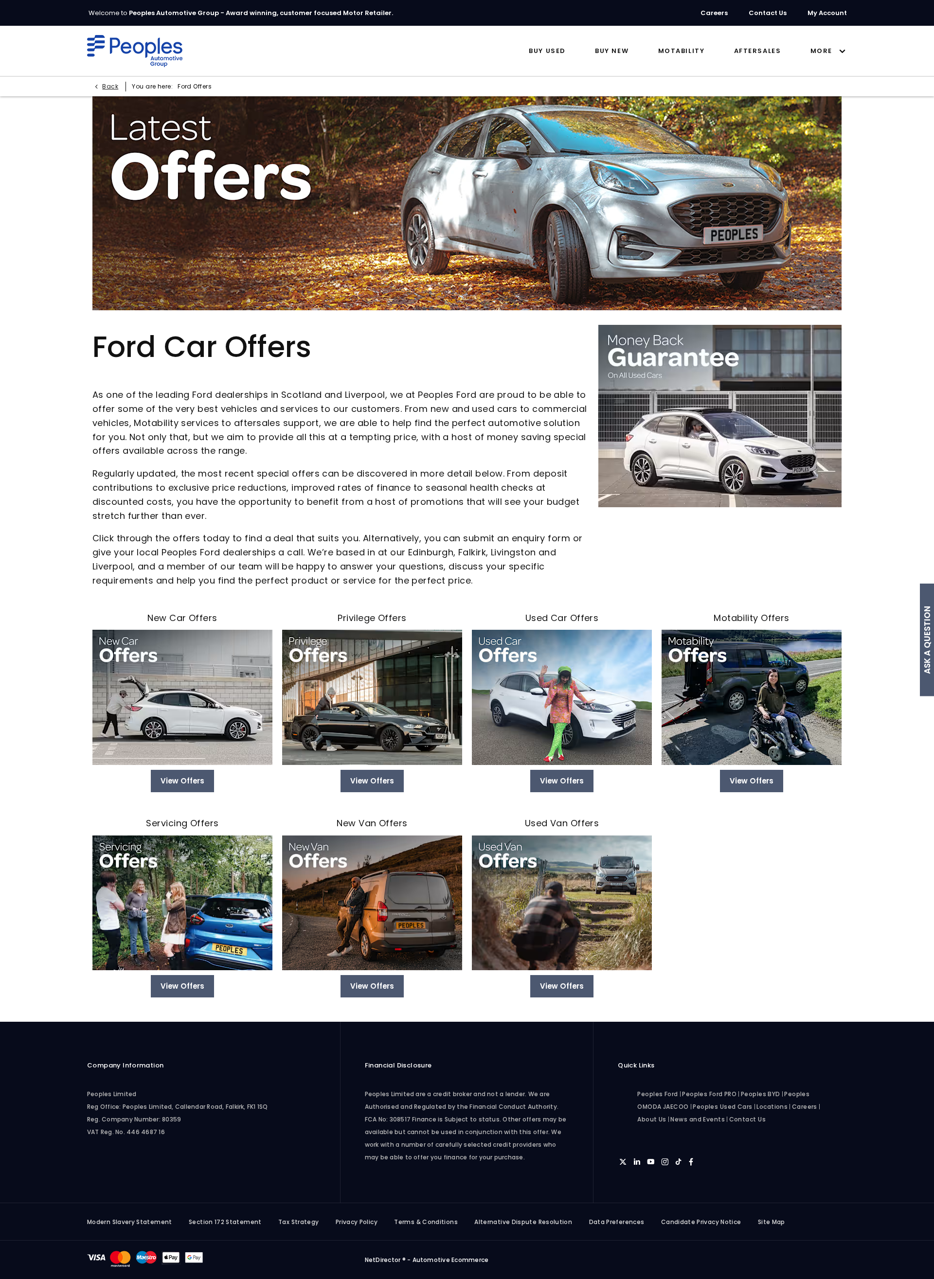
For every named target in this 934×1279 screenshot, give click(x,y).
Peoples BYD (760, 1094)
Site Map (771, 1222)
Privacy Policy (356, 1222)
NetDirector (383, 1260)
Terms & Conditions (425, 1222)
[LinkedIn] (637, 1161)
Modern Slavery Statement (129, 1222)
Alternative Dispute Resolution (523, 1222)
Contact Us (747, 1119)
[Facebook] (691, 1161)
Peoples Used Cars (723, 1106)
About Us (651, 1119)
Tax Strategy (298, 1222)
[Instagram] (665, 1161)
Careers (804, 1106)
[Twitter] (623, 1161)
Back (110, 86)
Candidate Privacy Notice (701, 1222)
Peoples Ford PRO (709, 1094)
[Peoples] (134, 51)
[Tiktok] (678, 1161)
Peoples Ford (657, 1094)
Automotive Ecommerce (451, 1260)
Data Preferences (617, 1222)
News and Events (697, 1119)
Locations (772, 1106)
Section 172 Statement (225, 1222)
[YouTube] (651, 1161)
